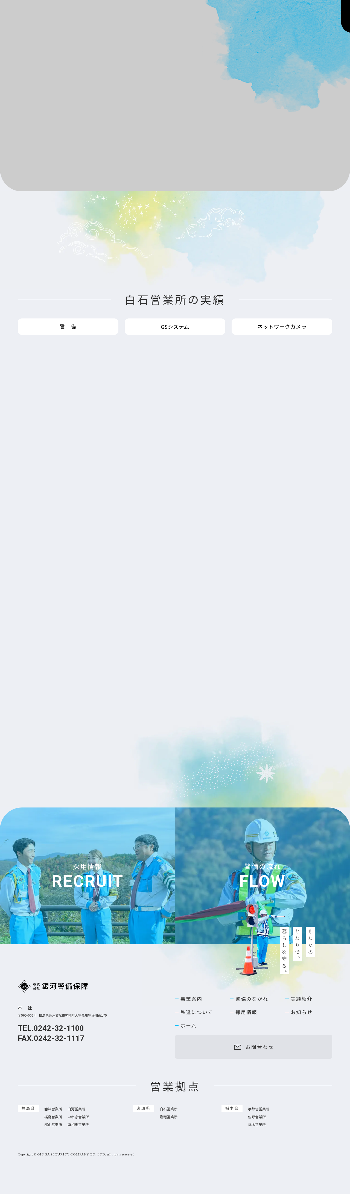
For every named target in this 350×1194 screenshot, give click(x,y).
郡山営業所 (53, 1097)
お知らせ (302, 984)
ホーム (188, 998)
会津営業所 (53, 1081)
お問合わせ (294, 15)
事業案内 (191, 971)
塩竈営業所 (168, 1089)
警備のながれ (251, 971)
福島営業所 (95, 218)
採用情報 (246, 984)
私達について (196, 984)
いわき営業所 (78, 1089)
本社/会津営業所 (42, 218)
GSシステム (175, 299)
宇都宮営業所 (258, 1081)
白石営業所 (148, 218)
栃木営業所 (257, 1097)
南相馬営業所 (78, 1097)
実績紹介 (302, 971)
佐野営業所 (257, 1089)
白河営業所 (76, 1081)
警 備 (68, 299)
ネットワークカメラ (282, 299)
